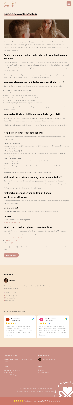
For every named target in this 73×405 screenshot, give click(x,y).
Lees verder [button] (9, 335)
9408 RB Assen (43, 372)
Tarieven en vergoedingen (12, 222)
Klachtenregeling (50, 391)
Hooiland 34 (42, 370)
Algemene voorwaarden (36, 391)
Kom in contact (11, 255)
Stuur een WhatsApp (10, 375)
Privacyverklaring (22, 391)
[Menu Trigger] (69, 3)
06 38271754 (8, 372)
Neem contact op (11, 240)
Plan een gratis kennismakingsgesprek (17, 238)
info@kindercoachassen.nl (17, 243)
